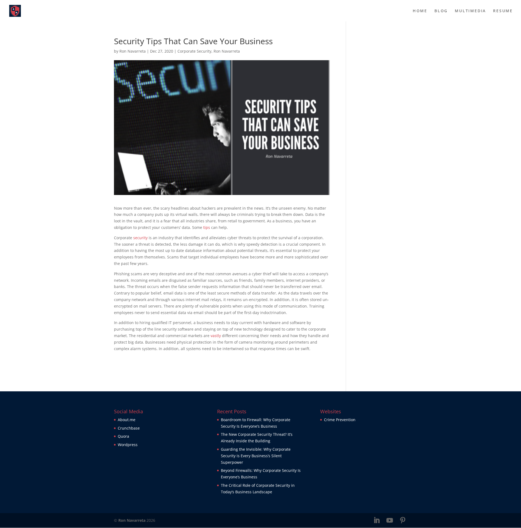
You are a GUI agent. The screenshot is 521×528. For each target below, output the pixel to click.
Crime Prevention (339, 419)
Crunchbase (129, 428)
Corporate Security (194, 51)
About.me (126, 419)
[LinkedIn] (376, 520)
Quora (123, 436)
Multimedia (470, 11)
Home (420, 11)
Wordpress (128, 444)
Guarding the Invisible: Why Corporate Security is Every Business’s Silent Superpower (256, 456)
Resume (503, 11)
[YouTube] (389, 520)
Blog (441, 11)
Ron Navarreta (132, 51)
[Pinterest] (402, 520)
